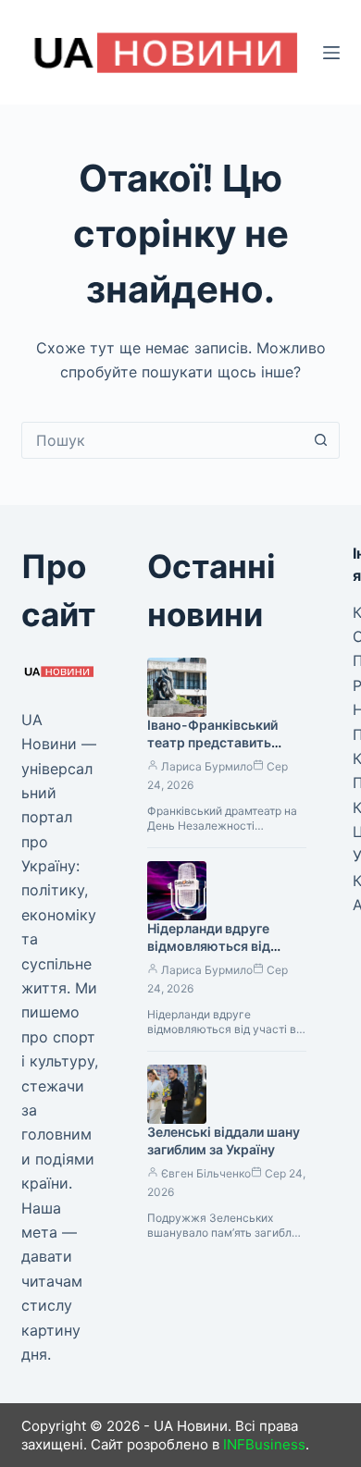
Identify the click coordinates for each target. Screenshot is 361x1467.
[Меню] (331, 52)
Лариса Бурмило (207, 766)
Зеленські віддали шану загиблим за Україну (223, 1140)
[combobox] (162, 440)
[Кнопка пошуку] (321, 440)
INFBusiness (264, 1444)
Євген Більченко (206, 1173)
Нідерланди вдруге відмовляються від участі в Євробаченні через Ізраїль (214, 954)
